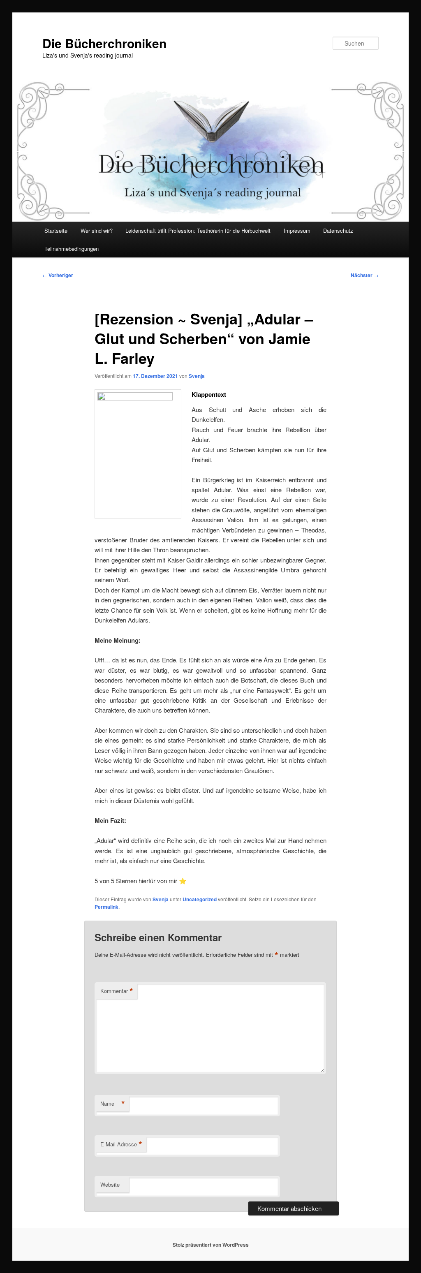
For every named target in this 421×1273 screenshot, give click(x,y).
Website (110, 1184)
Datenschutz (338, 230)
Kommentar (116, 991)
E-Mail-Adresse (121, 1144)
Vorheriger (57, 275)
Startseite (55, 230)
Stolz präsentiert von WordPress (211, 1244)
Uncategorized (200, 899)
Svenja (197, 376)
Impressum (297, 230)
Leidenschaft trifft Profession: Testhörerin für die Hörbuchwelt (198, 230)
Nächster (365, 275)
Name (112, 1103)
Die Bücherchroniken (104, 43)
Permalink (106, 906)
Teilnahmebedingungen (71, 248)
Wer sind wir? (97, 230)
